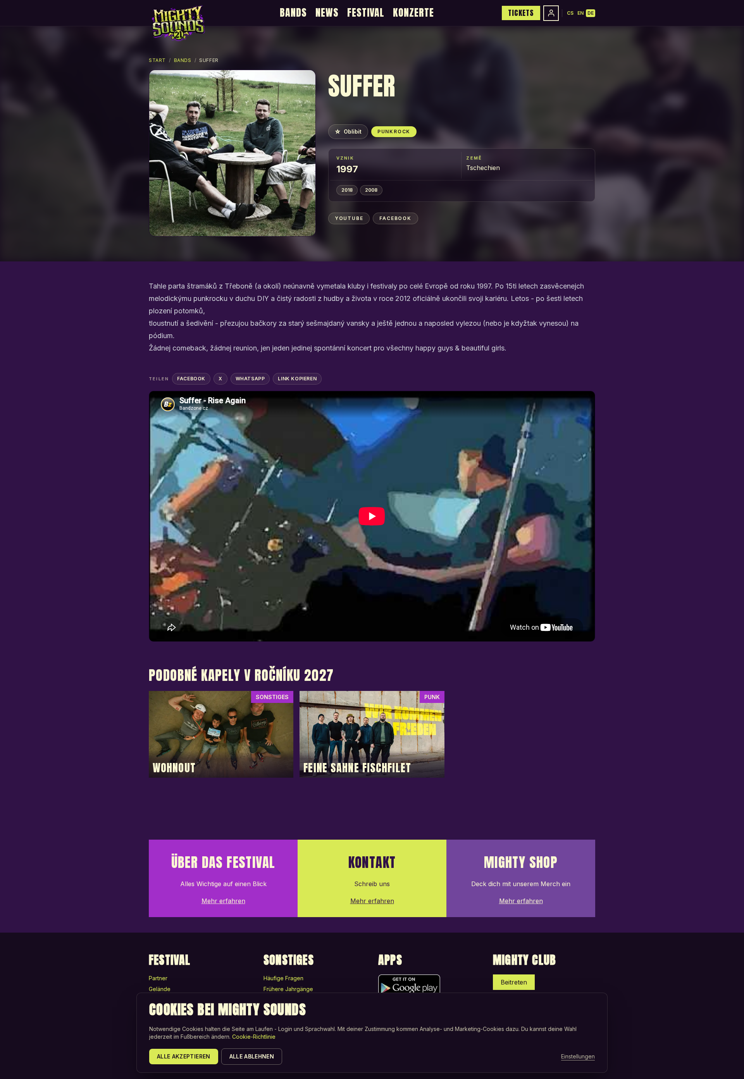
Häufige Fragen (283, 978)
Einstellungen (578, 1056)
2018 (347, 190)
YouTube (349, 218)
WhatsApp (250, 378)
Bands (293, 12)
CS (570, 13)
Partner (158, 978)
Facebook (395, 218)
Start (157, 60)
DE (590, 13)
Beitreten (514, 982)
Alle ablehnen (251, 1056)
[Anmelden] (551, 13)
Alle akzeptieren (183, 1056)
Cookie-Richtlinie (254, 1036)
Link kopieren (297, 378)
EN (580, 13)
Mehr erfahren (223, 901)
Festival (365, 12)
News (327, 12)
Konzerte (413, 12)
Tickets (521, 12)
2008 (371, 190)
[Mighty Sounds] (178, 23)
